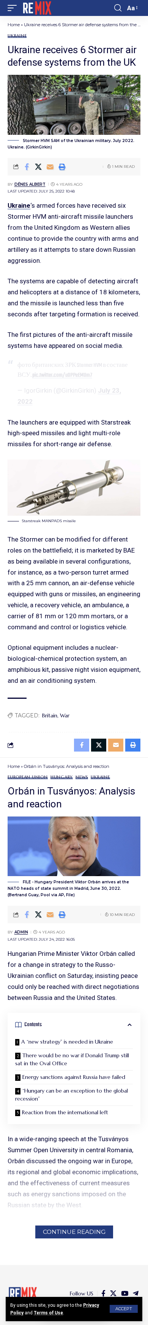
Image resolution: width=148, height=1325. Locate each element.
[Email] (50, 167)
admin (21, 932)
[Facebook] (103, 1293)
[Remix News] (36, 8)
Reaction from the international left (65, 1112)
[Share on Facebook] (26, 167)
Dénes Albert (30, 184)
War (64, 715)
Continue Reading (74, 1231)
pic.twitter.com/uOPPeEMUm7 (62, 375)
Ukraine (17, 36)
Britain (49, 715)
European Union (28, 777)
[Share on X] (38, 167)
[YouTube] (124, 1293)
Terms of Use (48, 1313)
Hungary (61, 777)
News (82, 777)
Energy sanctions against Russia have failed (73, 1077)
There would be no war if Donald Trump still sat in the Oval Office (72, 1059)
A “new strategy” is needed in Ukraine (67, 1041)
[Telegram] (135, 1293)
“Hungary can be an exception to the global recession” (71, 1094)
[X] (113, 1293)
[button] (124, 1309)
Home (14, 24)
